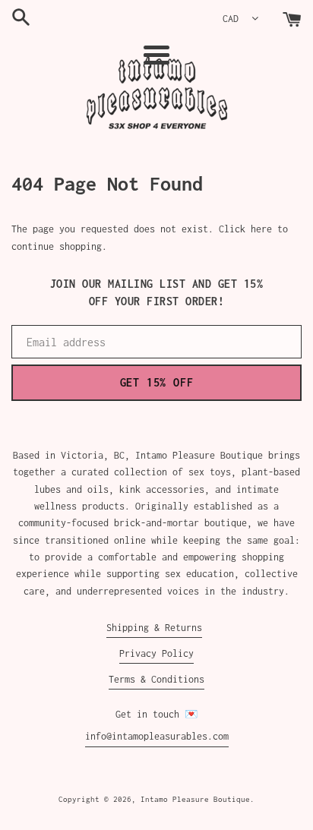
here (261, 229)
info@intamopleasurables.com (157, 736)
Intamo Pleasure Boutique (195, 798)
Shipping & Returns (154, 627)
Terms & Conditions (156, 679)
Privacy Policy (156, 653)
